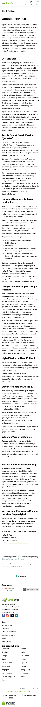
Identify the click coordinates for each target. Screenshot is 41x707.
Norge (4, 656)
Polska (23, 666)
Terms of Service (20, 691)
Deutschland (7, 663)
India (23, 677)
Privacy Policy (6, 691)
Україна (24, 663)
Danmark (5, 649)
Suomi (4, 659)
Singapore (25, 673)
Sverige (5, 652)
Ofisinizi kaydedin (9, 632)
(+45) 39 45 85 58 (8, 612)
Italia (23, 652)
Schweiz (24, 659)
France (23, 649)
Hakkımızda (6, 641)
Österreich (25, 656)
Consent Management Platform (12, 559)
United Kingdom (8, 677)
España (5, 680)
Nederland (6, 666)
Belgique (5, 670)
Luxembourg (7, 673)
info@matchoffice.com (18, 543)
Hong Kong (25, 670)
